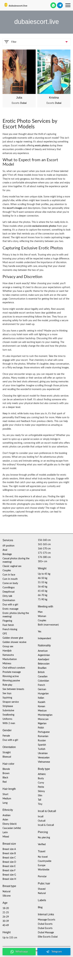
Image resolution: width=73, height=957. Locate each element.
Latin (5, 832)
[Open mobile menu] (67, 5)
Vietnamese (44, 762)
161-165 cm (44, 544)
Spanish (42, 745)
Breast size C (9, 858)
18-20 (6, 908)
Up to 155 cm (10, 938)
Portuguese (44, 732)
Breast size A (9, 849)
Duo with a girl (10, 605)
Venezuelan (44, 758)
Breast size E (9, 866)
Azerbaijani (43, 659)
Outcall (41, 821)
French (41, 685)
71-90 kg (42, 599)
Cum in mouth (10, 579)
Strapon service (11, 702)
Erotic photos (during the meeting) (16, 615)
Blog (40, 907)
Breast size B (9, 853)
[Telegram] (60, 5)
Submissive (8, 710)
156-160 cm (44, 540)
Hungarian (43, 693)
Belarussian (44, 664)
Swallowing (8, 715)
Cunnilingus (9, 587)
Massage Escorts (46, 920)
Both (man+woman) (48, 625)
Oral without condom (14, 668)
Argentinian (44, 655)
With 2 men (9, 723)
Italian (41, 698)
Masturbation (10, 659)
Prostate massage (12, 672)
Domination (9, 600)
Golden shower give (13, 638)
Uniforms (7, 719)
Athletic (42, 774)
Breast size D (9, 862)
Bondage (7, 554)
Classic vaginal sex (12, 566)
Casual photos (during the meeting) (16, 560)
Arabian (7, 815)
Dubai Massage (46, 932)
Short (5, 794)
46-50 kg (42, 578)
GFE (5, 634)
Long (5, 803)
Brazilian (42, 668)
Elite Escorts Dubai (48, 937)
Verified (42, 844)
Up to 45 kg (44, 574)
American (43, 651)
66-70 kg (42, 595)
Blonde (6, 769)
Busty (41, 778)
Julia (19, 97)
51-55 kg (42, 582)
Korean (41, 706)
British (41, 672)
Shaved (41, 889)
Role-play (7, 685)
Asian (5, 820)
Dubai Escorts (45, 924)
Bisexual (7, 757)
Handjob (7, 651)
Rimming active (11, 676)
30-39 (6, 921)
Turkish (41, 749)
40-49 (6, 925)
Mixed (6, 837)
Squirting (7, 698)
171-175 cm (44, 553)
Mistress (7, 663)
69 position (8, 546)
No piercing (44, 837)
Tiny (40, 804)
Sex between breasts (13, 689)
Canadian (43, 676)
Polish (41, 728)
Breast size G (9, 875)
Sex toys (7, 693)
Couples (7, 570)
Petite (41, 787)
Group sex (8, 646)
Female (6, 736)
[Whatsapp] (53, 5)
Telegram (56, 951)
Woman (42, 616)
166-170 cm (44, 548)
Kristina (54, 97)
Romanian (43, 736)
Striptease (8, 706)
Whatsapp (21, 951)
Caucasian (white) (12, 828)
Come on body (10, 583)
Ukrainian (43, 753)
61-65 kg (42, 591)
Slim (40, 795)
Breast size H (9, 879)
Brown (6, 773)
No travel (43, 857)
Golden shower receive (14, 642)
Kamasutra (8, 655)
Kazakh (41, 702)
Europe (41, 865)
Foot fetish (8, 625)
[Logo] (19, 5)
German (42, 689)
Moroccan (43, 719)
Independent (44, 638)
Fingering (7, 621)
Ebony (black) (10, 824)
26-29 (6, 917)
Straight (7, 752)
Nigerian (42, 723)
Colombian (43, 681)
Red (5, 782)
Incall (40, 816)
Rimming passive (11, 680)
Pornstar (42, 876)
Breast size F (9, 870)
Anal (5, 550)
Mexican (42, 711)
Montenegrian (45, 715)
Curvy (41, 783)
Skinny (41, 791)
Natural (6, 891)
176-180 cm (44, 557)
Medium (7, 799)
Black (5, 777)
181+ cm (42, 561)
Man (40, 612)
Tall (39, 800)
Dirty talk (7, 596)
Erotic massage (10, 609)
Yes (39, 631)
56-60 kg (42, 587)
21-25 (6, 912)
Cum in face (9, 575)
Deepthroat (9, 592)
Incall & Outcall (46, 825)
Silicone (7, 896)
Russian (42, 740)
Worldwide (43, 870)
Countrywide (44, 861)
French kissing (10, 629)
